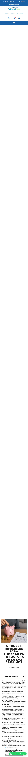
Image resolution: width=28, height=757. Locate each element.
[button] (8, 18)
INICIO (6, 13)
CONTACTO (20, 13)
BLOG (12, 13)
